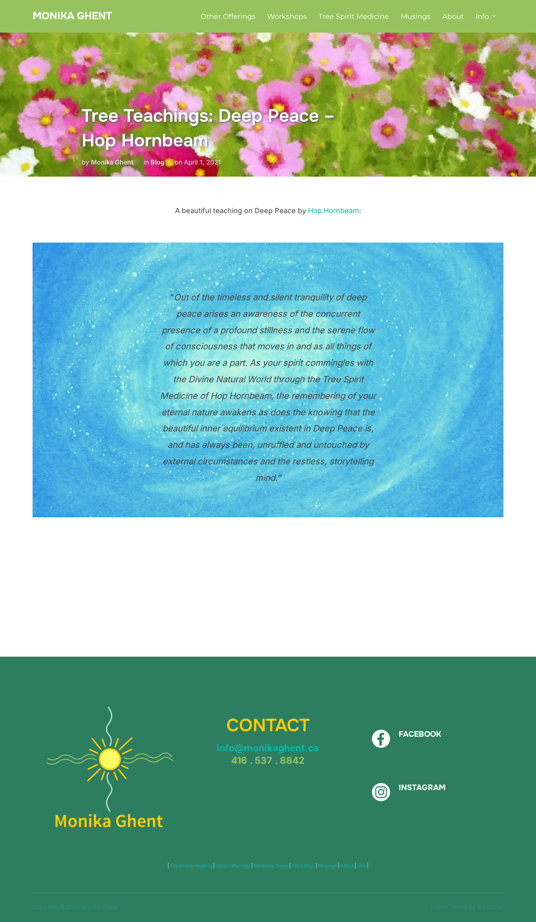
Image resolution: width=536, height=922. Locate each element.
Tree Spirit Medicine (354, 16)
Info (482, 16)
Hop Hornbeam (333, 210)
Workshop (303, 866)
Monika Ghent (72, 15)
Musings (415, 16)
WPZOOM (490, 907)
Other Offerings (228, 16)
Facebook (420, 734)
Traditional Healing (191, 866)
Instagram (422, 787)
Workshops (287, 16)
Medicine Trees (271, 866)
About (453, 16)
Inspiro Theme (449, 907)
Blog (157, 162)
